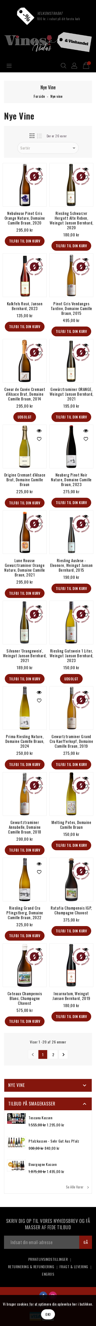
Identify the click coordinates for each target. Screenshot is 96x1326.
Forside (39, 96)
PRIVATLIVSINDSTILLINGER (48, 1259)
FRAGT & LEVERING (73, 1266)
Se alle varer (78, 1187)
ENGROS (48, 1274)
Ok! (48, 1314)
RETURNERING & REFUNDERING (31, 1266)
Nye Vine (16, 1085)
